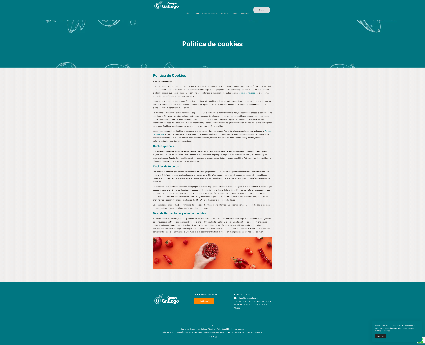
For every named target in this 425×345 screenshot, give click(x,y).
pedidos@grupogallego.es (247, 298)
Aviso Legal (222, 329)
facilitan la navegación (248, 93)
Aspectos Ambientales (192, 332)
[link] (195, 19)
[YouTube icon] (213, 337)
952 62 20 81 (243, 294)
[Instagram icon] (216, 337)
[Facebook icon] (209, 337)
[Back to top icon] (212, 326)
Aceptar (381, 336)
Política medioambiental (172, 332)
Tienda (261, 10)
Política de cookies (236, 329)
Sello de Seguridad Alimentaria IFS (249, 332)
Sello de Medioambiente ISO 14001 (218, 332)
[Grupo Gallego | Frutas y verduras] (167, 4)
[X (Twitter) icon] (211, 337)
